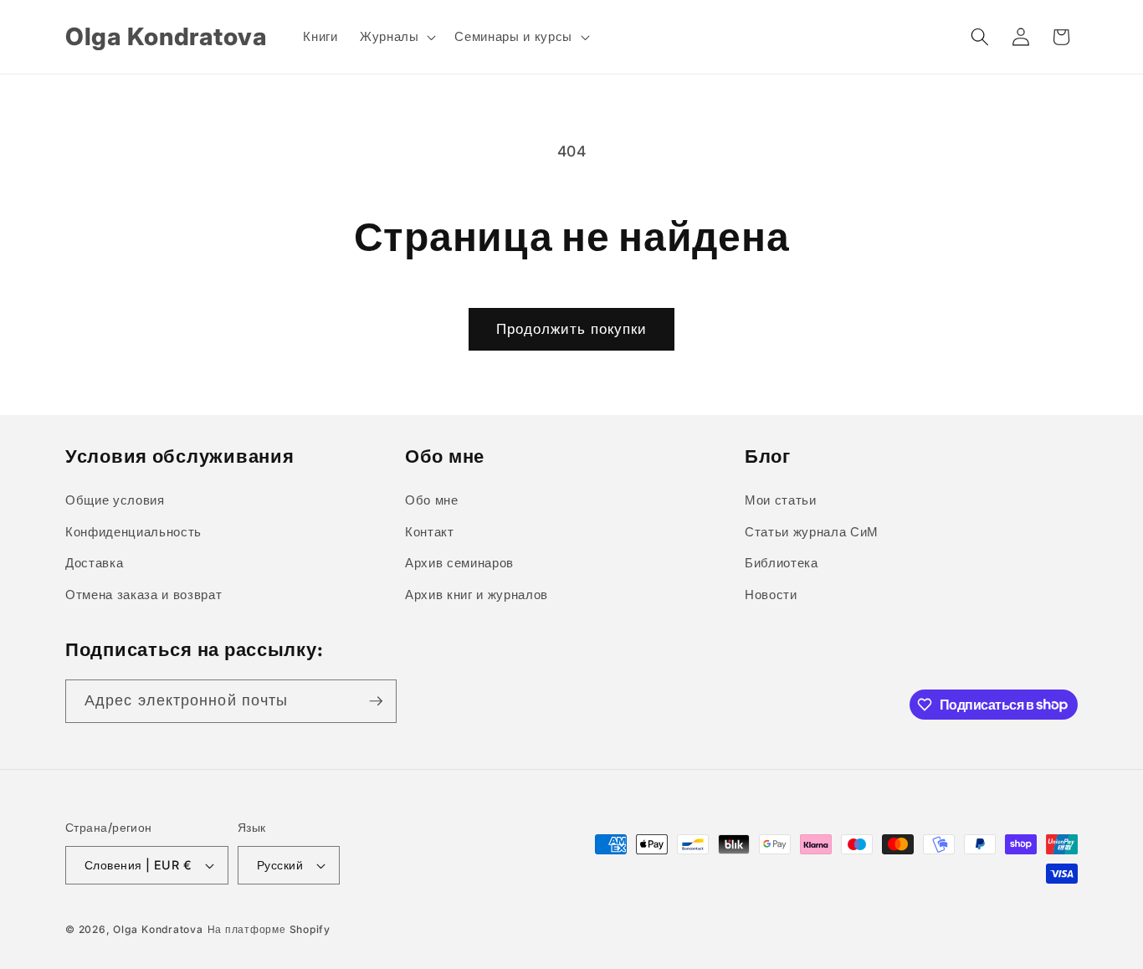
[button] (396, 37)
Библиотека (781, 563)
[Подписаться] (376, 701)
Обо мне (432, 500)
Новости (771, 594)
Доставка (94, 563)
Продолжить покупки (572, 328)
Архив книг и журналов (476, 594)
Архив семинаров (459, 563)
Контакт (429, 532)
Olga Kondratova (158, 929)
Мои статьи (781, 500)
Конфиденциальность (133, 532)
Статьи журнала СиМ (812, 532)
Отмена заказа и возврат (143, 594)
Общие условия (115, 500)
